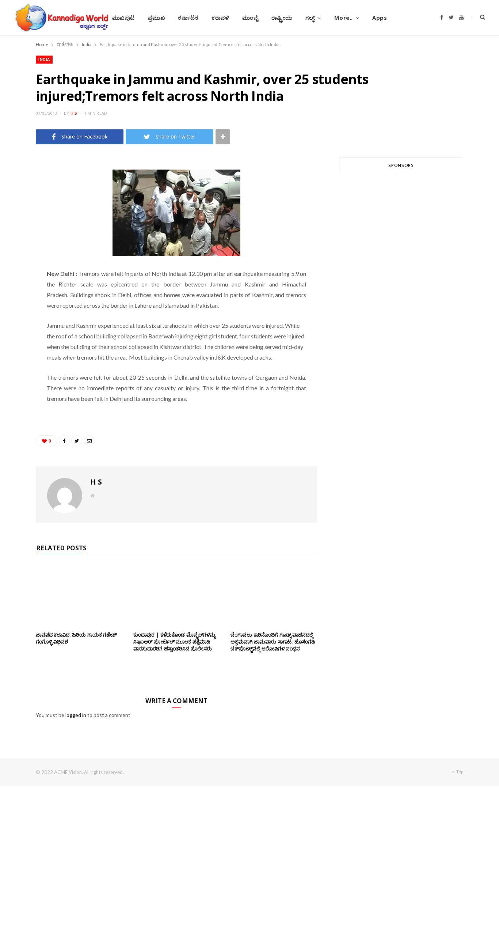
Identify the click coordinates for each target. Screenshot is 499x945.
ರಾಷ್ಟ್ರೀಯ (282, 17)
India (44, 59)
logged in (75, 715)
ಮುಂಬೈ (250, 17)
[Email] (18, 224)
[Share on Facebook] (18, 186)
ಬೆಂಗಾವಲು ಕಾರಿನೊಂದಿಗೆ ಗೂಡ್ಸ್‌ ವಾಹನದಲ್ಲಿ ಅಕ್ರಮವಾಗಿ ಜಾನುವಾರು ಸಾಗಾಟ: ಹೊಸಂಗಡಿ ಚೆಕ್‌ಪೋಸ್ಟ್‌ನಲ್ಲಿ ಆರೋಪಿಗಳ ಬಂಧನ (273, 641)
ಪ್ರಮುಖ (156, 17)
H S (74, 113)
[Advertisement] (401, 267)
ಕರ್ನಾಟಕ (188, 17)
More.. (343, 17)
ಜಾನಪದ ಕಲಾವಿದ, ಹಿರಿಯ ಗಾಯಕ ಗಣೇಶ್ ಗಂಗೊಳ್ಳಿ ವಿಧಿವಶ (76, 638)
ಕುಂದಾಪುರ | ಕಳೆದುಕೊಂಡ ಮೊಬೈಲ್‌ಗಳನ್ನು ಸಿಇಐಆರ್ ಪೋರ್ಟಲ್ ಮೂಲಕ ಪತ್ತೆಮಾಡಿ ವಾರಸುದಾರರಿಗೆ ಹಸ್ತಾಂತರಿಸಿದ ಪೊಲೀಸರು (174, 641)
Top (459, 771)
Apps (379, 17)
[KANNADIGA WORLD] (61, 17)
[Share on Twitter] (18, 205)
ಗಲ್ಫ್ (310, 17)
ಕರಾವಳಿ (220, 17)
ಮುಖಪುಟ (123, 17)
